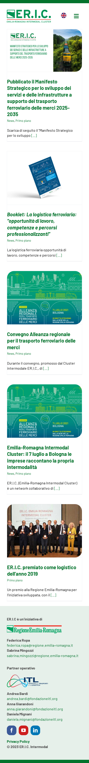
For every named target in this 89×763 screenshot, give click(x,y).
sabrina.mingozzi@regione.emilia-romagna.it (43, 655)
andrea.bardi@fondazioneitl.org (32, 698)
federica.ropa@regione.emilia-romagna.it (40, 645)
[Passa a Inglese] (63, 16)
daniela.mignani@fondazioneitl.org (35, 719)
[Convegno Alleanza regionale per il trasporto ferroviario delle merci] (44, 297)
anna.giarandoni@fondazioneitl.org (35, 709)
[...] (34, 135)
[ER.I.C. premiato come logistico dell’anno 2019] (44, 530)
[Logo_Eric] (29, 11)
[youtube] (23, 730)
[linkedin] (35, 730)
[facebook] (11, 730)
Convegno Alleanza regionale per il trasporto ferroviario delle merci (41, 340)
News (10, 121)
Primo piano (23, 121)
